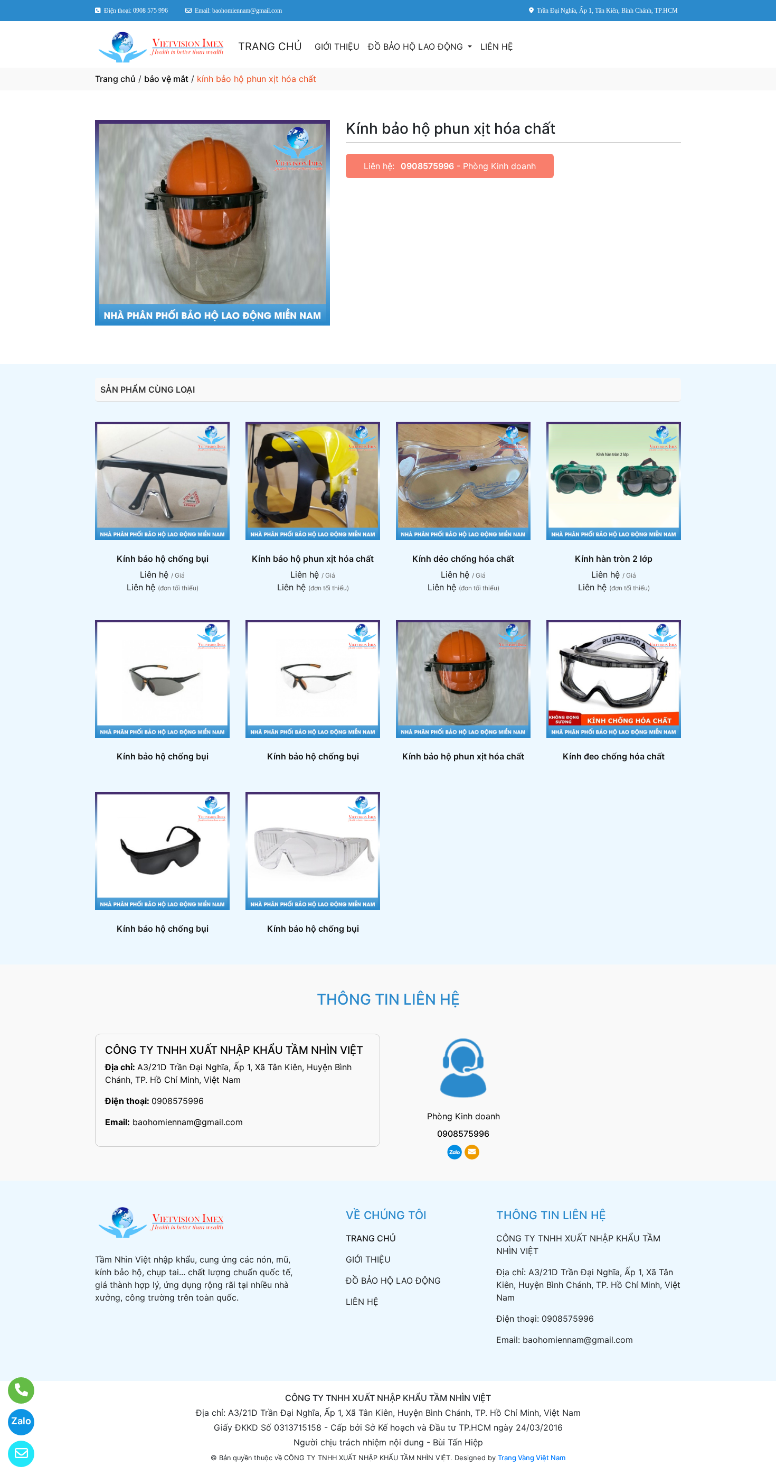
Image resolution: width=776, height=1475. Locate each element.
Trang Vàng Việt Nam (531, 1457)
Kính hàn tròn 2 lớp (613, 558)
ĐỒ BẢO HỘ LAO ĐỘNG (417, 46)
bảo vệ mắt (166, 78)
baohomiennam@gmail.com (188, 1122)
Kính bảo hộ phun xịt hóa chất (313, 558)
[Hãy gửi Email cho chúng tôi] (14, 1454)
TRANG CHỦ (270, 46)
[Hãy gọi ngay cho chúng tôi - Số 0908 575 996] (14, 1390)
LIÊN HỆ (496, 46)
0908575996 (427, 166)
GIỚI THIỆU (337, 46)
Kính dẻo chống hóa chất (463, 558)
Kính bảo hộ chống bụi (163, 558)
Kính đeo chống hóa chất (614, 756)
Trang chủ (115, 78)
